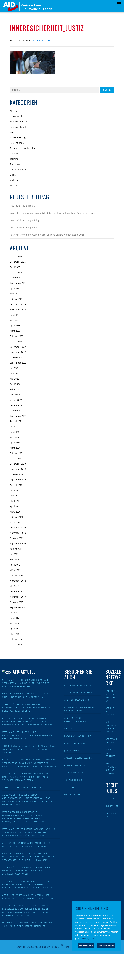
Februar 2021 (16, 453)
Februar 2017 (16, 639)
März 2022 (15, 389)
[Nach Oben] (62, 945)
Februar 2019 (16, 575)
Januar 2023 (16, 341)
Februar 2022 (16, 394)
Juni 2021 (14, 431)
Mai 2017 (14, 623)
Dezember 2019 (18, 527)
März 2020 (15, 511)
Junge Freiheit (72, 750)
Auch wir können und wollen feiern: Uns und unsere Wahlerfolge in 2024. (47, 234)
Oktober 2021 (16, 410)
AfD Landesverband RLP (77, 685)
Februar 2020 (16, 517)
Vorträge (14, 180)
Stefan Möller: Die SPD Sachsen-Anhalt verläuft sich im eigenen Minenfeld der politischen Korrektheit (25, 683)
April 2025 (15, 267)
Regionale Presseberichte (23, 148)
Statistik (14, 153)
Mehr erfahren (88, 938)
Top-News (15, 164)
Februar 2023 (16, 336)
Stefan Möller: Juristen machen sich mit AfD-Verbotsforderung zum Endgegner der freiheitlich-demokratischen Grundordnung (29, 763)
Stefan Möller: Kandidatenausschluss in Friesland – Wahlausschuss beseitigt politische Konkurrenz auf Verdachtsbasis (27, 884)
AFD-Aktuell (24, 672)
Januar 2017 (16, 644)
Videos (13, 174)
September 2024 (18, 282)
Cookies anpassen (106, 945)
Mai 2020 (14, 501)
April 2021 (15, 442)
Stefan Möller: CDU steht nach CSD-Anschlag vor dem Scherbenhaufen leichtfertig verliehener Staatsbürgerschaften (28, 832)
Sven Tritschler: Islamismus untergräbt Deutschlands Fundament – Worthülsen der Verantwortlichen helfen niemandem (28, 856)
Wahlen (14, 185)
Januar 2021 (16, 458)
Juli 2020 (14, 490)
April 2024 (15, 288)
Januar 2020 (16, 522)
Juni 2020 (14, 495)
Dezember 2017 (18, 591)
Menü (119, 3)
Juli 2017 (14, 612)
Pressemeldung (18, 137)
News (12, 132)
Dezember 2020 (18, 463)
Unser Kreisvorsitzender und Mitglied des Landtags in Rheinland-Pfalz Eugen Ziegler (53, 213)
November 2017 (18, 596)
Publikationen (17, 142)
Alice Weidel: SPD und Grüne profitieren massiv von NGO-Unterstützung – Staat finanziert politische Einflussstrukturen (27, 721)
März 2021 (15, 447)
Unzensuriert (72, 794)
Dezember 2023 (18, 304)
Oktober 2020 (16, 474)
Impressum (112, 806)
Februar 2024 (16, 299)
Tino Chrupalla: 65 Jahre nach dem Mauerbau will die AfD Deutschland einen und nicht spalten (28, 749)
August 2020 (16, 485)
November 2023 (18, 309)
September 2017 (18, 607)
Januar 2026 (16, 256)
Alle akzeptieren (86, 945)
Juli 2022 (14, 368)
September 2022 (18, 362)
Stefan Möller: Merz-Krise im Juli (21, 787)
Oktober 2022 (16, 357)
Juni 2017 (14, 617)
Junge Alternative (74, 743)
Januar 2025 (16, 272)
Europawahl (16, 116)
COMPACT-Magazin (74, 765)
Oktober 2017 (16, 602)
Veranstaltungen (18, 169)
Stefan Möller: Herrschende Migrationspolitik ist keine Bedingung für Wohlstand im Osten (27, 735)
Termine (14, 158)
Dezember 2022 (18, 346)
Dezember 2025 (18, 261)
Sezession (70, 787)
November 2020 (18, 469)
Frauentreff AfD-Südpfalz (22, 205)
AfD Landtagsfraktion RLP (79, 692)
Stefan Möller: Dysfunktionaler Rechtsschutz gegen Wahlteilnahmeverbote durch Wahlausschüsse (28, 707)
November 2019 (18, 532)
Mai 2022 (14, 378)
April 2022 (15, 384)
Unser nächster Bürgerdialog (24, 220)
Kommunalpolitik (18, 121)
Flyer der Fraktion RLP (77, 735)
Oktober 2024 (16, 277)
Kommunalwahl (18, 127)
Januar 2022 (16, 400)
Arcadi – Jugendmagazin (78, 758)
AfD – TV (68, 728)
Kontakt (110, 798)
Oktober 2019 (16, 538)
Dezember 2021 (18, 405)
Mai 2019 (14, 559)
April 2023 (15, 325)
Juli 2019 (14, 554)
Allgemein (15, 111)
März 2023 (15, 330)
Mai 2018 (14, 586)
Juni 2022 (14, 373)
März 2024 (15, 293)
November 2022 (18, 352)
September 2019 (18, 543)
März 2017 (15, 633)
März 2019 (15, 570)
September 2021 (18, 415)
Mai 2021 (14, 437)
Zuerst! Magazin (73, 772)
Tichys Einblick (73, 780)
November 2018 (18, 580)
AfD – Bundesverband (76, 700)
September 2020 (18, 479)
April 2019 (15, 564)
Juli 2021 (14, 426)
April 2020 (15, 506)
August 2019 (16, 548)
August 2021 (16, 421)
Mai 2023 (14, 320)
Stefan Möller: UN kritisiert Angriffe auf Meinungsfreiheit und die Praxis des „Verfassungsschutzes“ (26, 870)
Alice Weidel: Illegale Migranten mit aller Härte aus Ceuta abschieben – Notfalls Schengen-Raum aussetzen (27, 776)
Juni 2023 (14, 315)
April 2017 (15, 628)
